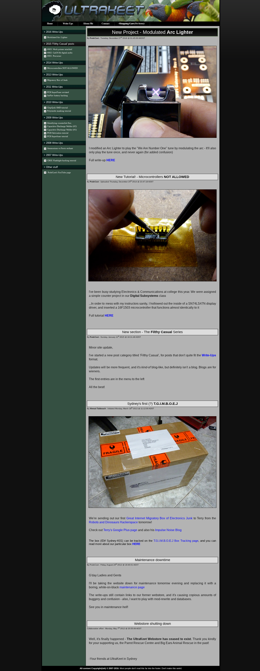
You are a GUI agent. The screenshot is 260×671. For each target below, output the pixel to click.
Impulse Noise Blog (168, 530)
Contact (105, 23)
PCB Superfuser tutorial (57, 136)
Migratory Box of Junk (57, 80)
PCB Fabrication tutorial (57, 133)
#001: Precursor (54, 56)
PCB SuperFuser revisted (58, 92)
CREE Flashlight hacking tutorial (61, 160)
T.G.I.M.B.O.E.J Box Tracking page (176, 540)
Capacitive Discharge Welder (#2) (62, 126)
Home (50, 23)
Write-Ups (68, 23)
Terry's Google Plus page (120, 530)
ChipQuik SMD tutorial (57, 107)
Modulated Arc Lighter (57, 37)
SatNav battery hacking (57, 95)
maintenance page (132, 587)
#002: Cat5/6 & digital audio (60, 53)
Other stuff (52, 167)
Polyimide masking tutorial (59, 111)
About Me (88, 23)
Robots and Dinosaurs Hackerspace (113, 522)
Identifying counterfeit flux (59, 123)
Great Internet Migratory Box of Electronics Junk (159, 518)
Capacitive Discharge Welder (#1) (62, 130)
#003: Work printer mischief (59, 49)
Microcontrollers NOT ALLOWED (62, 68)
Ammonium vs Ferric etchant (60, 148)
